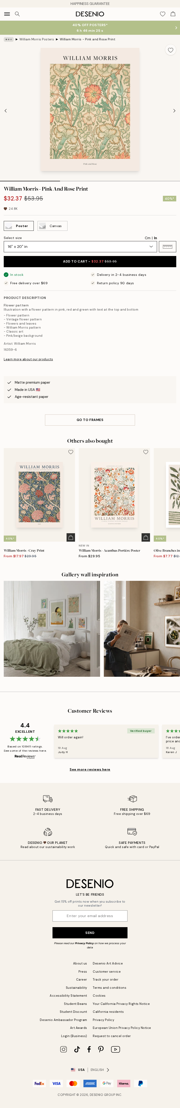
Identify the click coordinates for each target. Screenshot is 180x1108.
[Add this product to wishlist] (170, 49)
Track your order (105, 980)
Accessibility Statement (68, 996)
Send (89, 933)
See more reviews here (90, 769)
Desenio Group (102, 1095)
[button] (167, 246)
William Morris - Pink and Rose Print (88, 39)
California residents (108, 1012)
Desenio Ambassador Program (63, 1020)
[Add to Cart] (71, 537)
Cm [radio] (147, 238)
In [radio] (155, 238)
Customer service (107, 972)
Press (83, 972)
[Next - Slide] (174, 111)
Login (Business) (74, 1036)
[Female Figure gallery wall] (52, 629)
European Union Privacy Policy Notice (122, 1028)
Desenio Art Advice (108, 963)
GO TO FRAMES (90, 420)
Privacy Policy (84, 943)
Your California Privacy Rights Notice (121, 1004)
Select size (13, 238)
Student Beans (75, 1004)
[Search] (17, 14)
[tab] (30, 179)
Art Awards (78, 1028)
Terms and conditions (109, 988)
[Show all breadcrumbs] (9, 39)
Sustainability (76, 988)
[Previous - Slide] (5, 111)
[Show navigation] (7, 14)
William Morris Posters (36, 39)
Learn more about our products (28, 359)
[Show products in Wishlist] (163, 14)
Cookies (99, 996)
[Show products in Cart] (173, 14)
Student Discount (73, 1012)
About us (80, 963)
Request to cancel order (112, 1036)
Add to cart (90, 261)
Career (81, 980)
